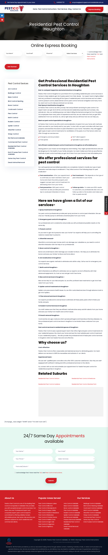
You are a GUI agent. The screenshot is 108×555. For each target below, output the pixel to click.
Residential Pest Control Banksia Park (84, 384)
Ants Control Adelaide (71, 503)
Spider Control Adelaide (71, 515)
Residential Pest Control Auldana (49, 384)
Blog (70, 9)
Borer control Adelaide (71, 508)
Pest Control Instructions (47, 9)
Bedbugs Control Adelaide (92, 503)
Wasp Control (13, 134)
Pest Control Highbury (45, 526)
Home (35, 9)
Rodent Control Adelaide (72, 513)
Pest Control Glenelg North (47, 508)
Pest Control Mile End (45, 506)
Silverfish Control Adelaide (92, 513)
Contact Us (76, 9)
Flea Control (12, 113)
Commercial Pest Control (17, 142)
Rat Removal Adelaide (16, 138)
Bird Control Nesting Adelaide (93, 506)
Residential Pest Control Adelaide (17, 147)
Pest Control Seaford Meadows (48, 513)
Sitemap (78, 540)
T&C (98, 54)
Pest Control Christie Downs (47, 517)
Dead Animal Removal (16, 162)
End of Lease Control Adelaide (93, 522)
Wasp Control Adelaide (91, 515)
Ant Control (12, 89)
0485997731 (60, 2)
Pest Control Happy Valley (47, 510)
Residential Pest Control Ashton (48, 378)
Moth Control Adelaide (91, 510)
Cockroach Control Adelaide (93, 508)
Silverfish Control (14, 130)
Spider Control (13, 126)
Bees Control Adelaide (71, 506)
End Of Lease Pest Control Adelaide (18, 153)
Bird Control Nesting (15, 101)
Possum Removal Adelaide (72, 520)
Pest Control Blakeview (46, 515)
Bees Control (13, 97)
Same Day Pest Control (17, 158)
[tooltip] (2, 16)
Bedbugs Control (14, 93)
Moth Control (13, 117)
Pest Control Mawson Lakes (47, 503)
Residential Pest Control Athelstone (83, 378)
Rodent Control (14, 122)
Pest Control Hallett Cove (46, 520)
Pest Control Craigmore (46, 524)
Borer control (13, 105)
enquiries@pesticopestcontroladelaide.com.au (87, 2)
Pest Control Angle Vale (46, 522)
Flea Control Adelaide (71, 510)
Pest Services (62, 9)
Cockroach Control (15, 109)
